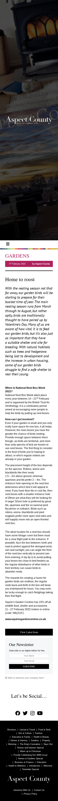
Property (46, 740)
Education (41, 762)
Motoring (12, 744)
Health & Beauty (41, 737)
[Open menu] (8, 244)
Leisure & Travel (27, 729)
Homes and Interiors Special (30, 747)
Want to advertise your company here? (25, 678)
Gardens (35, 740)
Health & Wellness (17, 766)
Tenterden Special (30, 769)
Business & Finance (24, 762)
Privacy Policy (30, 794)
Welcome (48, 766)
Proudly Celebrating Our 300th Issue (30, 755)
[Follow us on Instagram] (32, 713)
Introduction (34, 766)
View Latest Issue (29, 632)
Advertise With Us (22, 790)
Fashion (38, 733)
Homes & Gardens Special (30, 758)
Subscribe (29, 666)
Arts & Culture (25, 733)
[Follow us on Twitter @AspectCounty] (25, 713)
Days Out (48, 744)
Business (11, 729)
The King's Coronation (30, 744)
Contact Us (39, 790)
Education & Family (21, 737)
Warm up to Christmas (30, 751)
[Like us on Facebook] (17, 713)
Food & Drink (44, 729)
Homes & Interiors (19, 740)
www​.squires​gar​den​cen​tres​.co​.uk (25, 619)
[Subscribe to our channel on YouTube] (40, 713)
